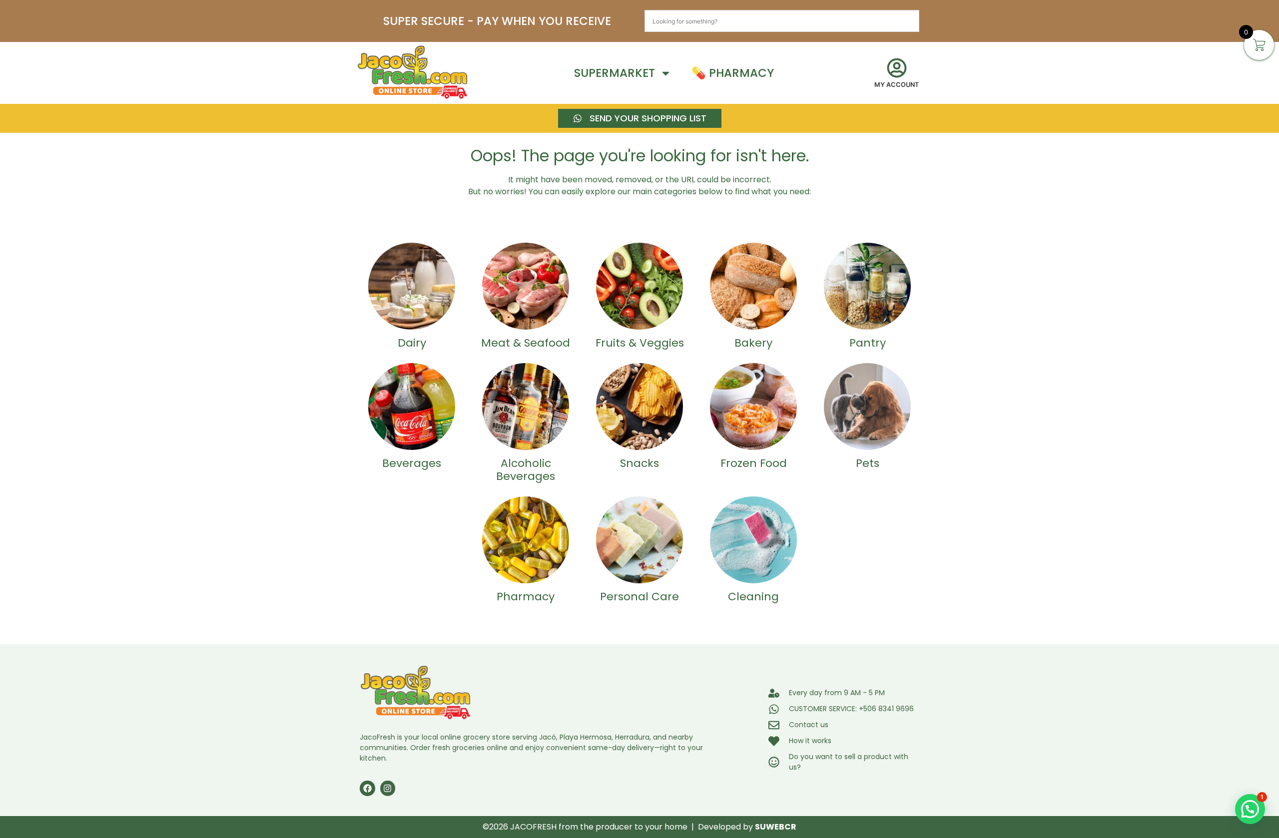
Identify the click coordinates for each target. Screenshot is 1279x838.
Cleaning (753, 596)
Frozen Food (753, 463)
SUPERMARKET (614, 73)
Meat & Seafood (525, 343)
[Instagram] (388, 788)
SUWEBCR (775, 827)
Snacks (639, 463)
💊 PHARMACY (732, 73)
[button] (1250, 809)
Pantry (867, 343)
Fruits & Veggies (640, 343)
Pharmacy (526, 596)
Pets (867, 463)
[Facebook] (367, 788)
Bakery (753, 343)
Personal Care (639, 596)
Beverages (411, 463)
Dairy (412, 343)
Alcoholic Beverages (525, 469)
